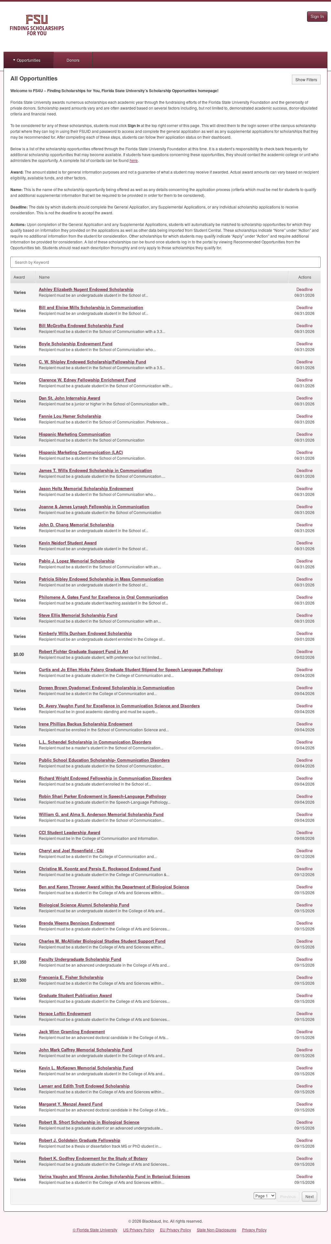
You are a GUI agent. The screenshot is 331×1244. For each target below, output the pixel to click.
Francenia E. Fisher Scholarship (71, 977)
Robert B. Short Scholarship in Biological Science (89, 1122)
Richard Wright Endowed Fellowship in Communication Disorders (105, 778)
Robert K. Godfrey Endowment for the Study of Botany (93, 1158)
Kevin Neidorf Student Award (68, 543)
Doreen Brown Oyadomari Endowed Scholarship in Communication (107, 687)
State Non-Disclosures (216, 1229)
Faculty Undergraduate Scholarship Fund (80, 959)
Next (309, 1196)
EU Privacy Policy (175, 1229)
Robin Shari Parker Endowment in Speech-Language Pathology (102, 796)
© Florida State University (95, 1229)
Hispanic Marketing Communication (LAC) (81, 452)
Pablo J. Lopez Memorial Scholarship (76, 561)
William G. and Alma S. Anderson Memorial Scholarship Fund (101, 814)
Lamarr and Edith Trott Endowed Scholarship (84, 1086)
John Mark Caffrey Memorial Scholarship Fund (85, 1049)
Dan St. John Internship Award (69, 398)
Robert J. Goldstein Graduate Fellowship (79, 1140)
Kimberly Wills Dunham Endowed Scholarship (85, 633)
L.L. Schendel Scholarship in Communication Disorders (95, 742)
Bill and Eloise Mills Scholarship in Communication (91, 307)
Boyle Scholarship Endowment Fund (75, 343)
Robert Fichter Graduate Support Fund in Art (83, 651)
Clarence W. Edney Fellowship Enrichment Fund (87, 380)
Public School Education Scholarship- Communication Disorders (104, 760)
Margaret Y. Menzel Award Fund (70, 1104)
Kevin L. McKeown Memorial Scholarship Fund (86, 1068)
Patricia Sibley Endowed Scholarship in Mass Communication (101, 579)
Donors (73, 60)
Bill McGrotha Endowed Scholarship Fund (81, 325)
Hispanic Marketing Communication (75, 434)
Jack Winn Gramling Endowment (72, 1031)
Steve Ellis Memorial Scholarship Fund (78, 615)
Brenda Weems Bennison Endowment (76, 923)
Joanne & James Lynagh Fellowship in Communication (94, 506)
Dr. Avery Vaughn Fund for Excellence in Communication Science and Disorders (119, 705)
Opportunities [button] (28, 60)
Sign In (317, 16)
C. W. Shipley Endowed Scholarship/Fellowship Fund (92, 362)
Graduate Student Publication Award (75, 995)
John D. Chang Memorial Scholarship (76, 524)
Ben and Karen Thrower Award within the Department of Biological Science (114, 887)
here (134, 160)
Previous (288, 1196)
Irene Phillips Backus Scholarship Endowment (85, 724)
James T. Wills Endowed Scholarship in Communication (95, 470)
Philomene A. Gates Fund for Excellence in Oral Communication (103, 597)
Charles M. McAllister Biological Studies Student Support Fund (102, 941)
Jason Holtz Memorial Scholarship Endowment (86, 488)
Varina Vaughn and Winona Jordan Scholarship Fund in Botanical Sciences (114, 1176)
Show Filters (306, 79)
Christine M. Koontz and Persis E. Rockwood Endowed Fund (100, 868)
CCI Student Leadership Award (69, 832)
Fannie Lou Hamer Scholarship (70, 416)
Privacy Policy (254, 1229)
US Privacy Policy (138, 1229)
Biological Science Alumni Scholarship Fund (84, 905)
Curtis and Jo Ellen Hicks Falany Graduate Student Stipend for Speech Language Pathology (131, 669)
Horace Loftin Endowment (65, 1013)
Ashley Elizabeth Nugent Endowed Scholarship (86, 289)
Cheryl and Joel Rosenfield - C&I (71, 850)
